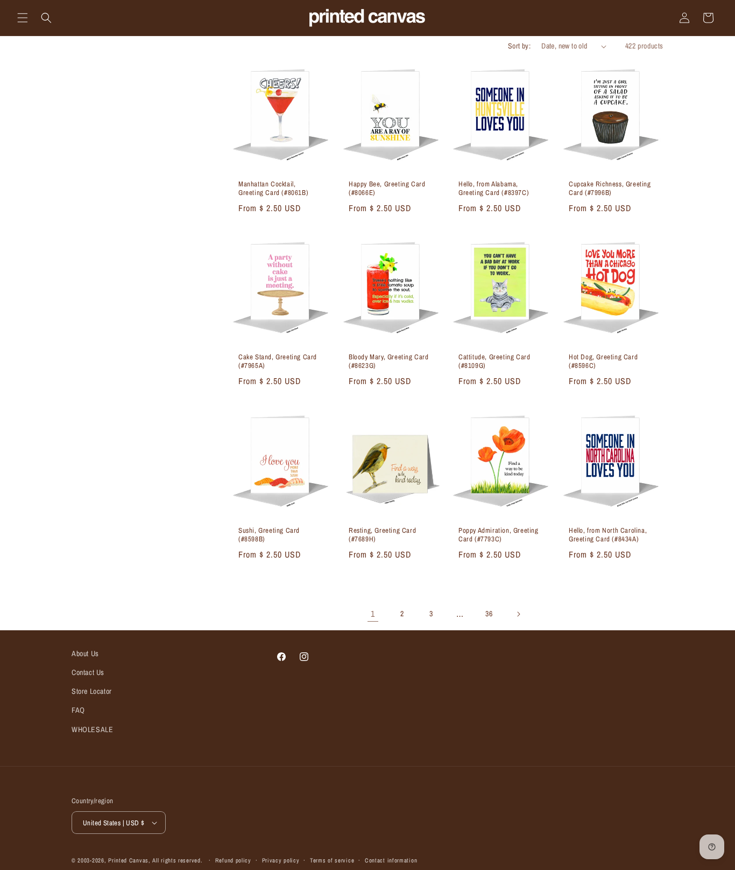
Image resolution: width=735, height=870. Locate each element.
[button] (22, 18)
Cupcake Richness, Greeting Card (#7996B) (610, 189)
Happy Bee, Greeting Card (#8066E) (387, 189)
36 (488, 613)
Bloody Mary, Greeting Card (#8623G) (389, 362)
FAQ (78, 710)
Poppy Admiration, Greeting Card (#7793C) (498, 535)
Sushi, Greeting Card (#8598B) (269, 535)
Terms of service (332, 860)
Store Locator (92, 691)
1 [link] (373, 614)
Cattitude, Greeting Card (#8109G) (494, 362)
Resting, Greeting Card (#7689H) (382, 535)
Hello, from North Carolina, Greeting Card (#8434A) (608, 535)
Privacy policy (281, 860)
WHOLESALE (92, 729)
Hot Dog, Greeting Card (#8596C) (603, 362)
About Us (85, 653)
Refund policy (233, 860)
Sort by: (519, 46)
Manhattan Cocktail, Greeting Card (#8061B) (273, 189)
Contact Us (88, 672)
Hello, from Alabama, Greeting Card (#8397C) (493, 189)
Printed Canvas (128, 860)
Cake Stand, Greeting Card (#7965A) (277, 362)
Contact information (391, 860)
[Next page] (518, 614)
